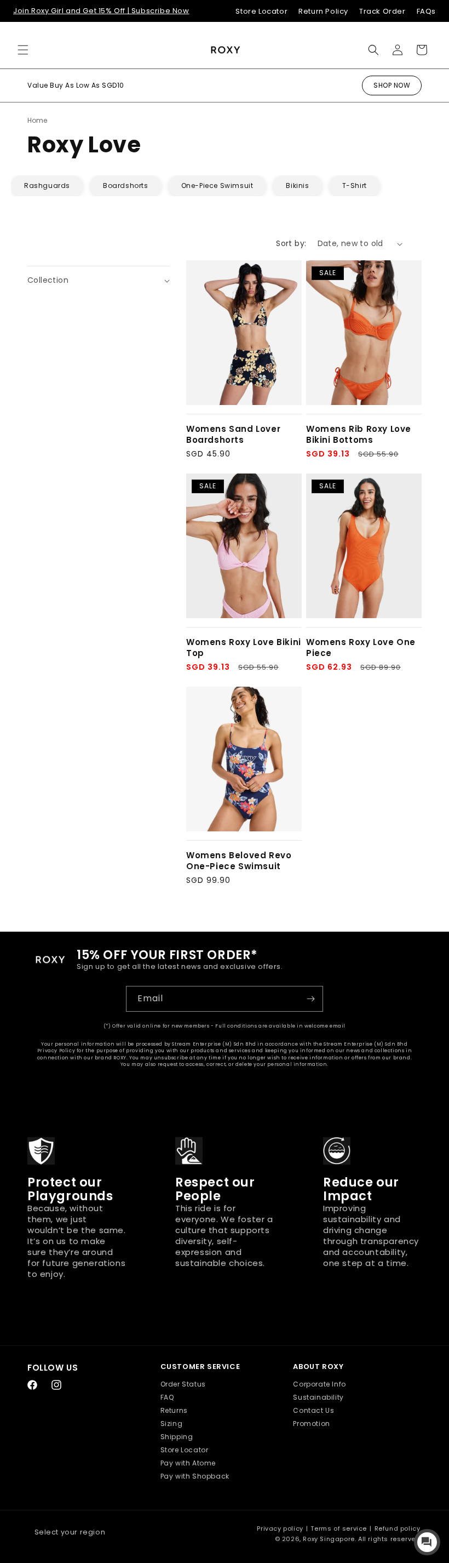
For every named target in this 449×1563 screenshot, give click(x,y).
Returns (174, 1410)
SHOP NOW (391, 85)
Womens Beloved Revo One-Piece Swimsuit (238, 860)
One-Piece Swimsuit (217, 185)
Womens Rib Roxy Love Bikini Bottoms (358, 434)
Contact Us (313, 1410)
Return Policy (323, 11)
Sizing (171, 1423)
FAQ (167, 1397)
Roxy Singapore (328, 1539)
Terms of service (338, 1528)
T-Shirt (354, 185)
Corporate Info (319, 1384)
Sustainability (318, 1397)
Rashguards (47, 185)
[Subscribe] (310, 999)
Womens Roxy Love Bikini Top (243, 647)
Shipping (176, 1436)
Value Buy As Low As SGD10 (75, 85)
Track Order (382, 11)
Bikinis (297, 185)
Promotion (311, 1423)
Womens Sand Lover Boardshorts (233, 434)
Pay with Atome (188, 1463)
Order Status (183, 1384)
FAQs (426, 11)
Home (37, 120)
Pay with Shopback (194, 1476)
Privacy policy (280, 1528)
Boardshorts (125, 185)
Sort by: (291, 243)
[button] (23, 50)
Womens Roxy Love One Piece (361, 647)
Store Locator (261, 11)
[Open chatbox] (427, 1542)
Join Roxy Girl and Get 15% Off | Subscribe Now (101, 10)
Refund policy (398, 1528)
